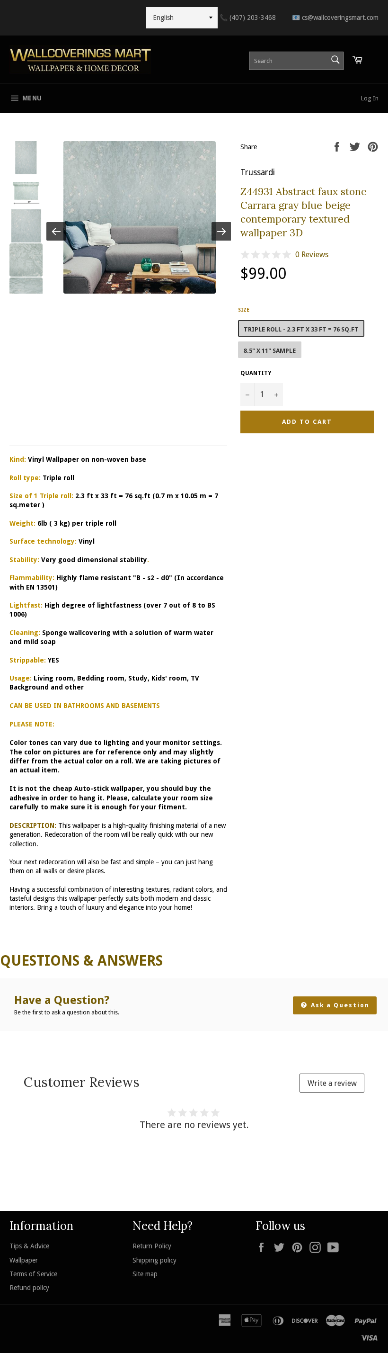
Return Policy (151, 1246)
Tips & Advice (29, 1246)
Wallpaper (23, 1260)
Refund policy (29, 1287)
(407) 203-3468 (248, 17)
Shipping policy (154, 1260)
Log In (370, 98)
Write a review (332, 1083)
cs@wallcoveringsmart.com (335, 17)
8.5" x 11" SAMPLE (270, 350)
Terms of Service (33, 1274)
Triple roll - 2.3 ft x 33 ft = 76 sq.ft (301, 329)
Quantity (255, 373)
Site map (145, 1274)
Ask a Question (339, 1005)
